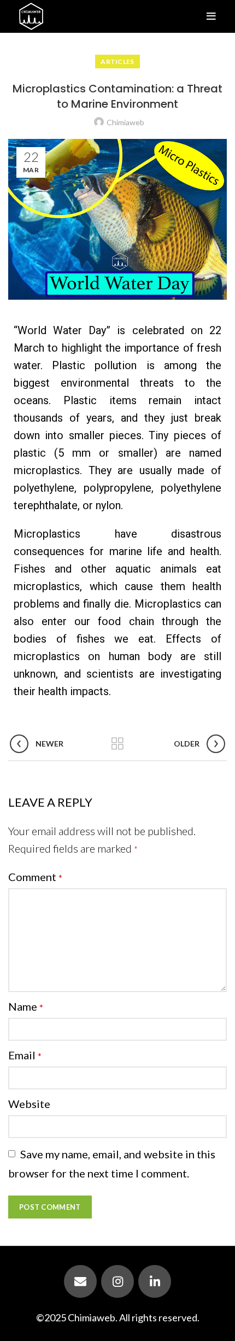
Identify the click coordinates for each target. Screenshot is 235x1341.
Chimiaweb (91, 1317)
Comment (35, 876)
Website (29, 1103)
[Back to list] (117, 744)
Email (25, 1055)
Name (25, 1006)
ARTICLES (117, 61)
